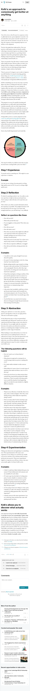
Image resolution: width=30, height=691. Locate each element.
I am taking (9, 541)
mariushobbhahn (22, 562)
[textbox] (14, 582)
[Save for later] (22, 25)
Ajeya (5, 644)
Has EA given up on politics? (12, 616)
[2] (7, 296)
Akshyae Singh (7, 684)
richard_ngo (23, 568)
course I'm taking (5, 118)
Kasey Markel (7, 634)
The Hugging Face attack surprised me (15, 643)
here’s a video (20, 77)
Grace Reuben (7, 673)
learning (16, 118)
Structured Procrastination (10, 545)
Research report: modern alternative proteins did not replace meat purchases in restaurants (16, 654)
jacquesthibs (7, 19)
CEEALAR (6, 678)
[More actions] (28, 25)
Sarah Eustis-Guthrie (21, 565)
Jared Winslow (7, 655)
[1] (26, 164)
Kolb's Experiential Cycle (16, 76)
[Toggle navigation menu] (2, 2)
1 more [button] (26, 30)
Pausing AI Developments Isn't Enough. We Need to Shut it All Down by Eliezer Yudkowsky (16, 610)
